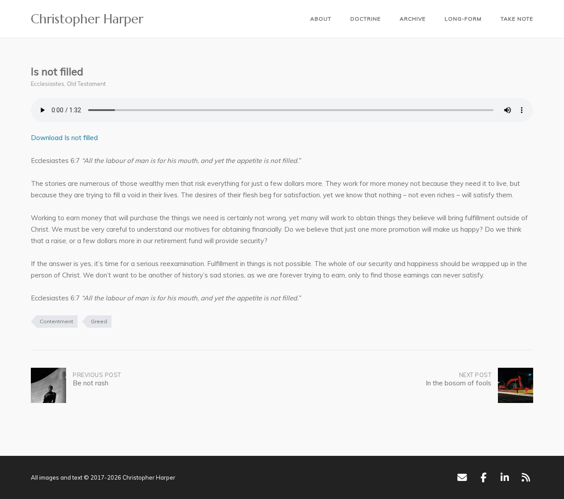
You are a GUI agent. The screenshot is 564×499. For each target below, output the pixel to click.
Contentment (56, 321)
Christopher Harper (87, 19)
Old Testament (86, 83)
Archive (413, 18)
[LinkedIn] (504, 477)
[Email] (462, 477)
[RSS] (525, 477)
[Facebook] (483, 477)
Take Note (517, 18)
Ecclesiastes (47, 83)
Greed (99, 321)
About (320, 18)
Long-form (463, 18)
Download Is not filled (64, 137)
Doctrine (365, 18)
